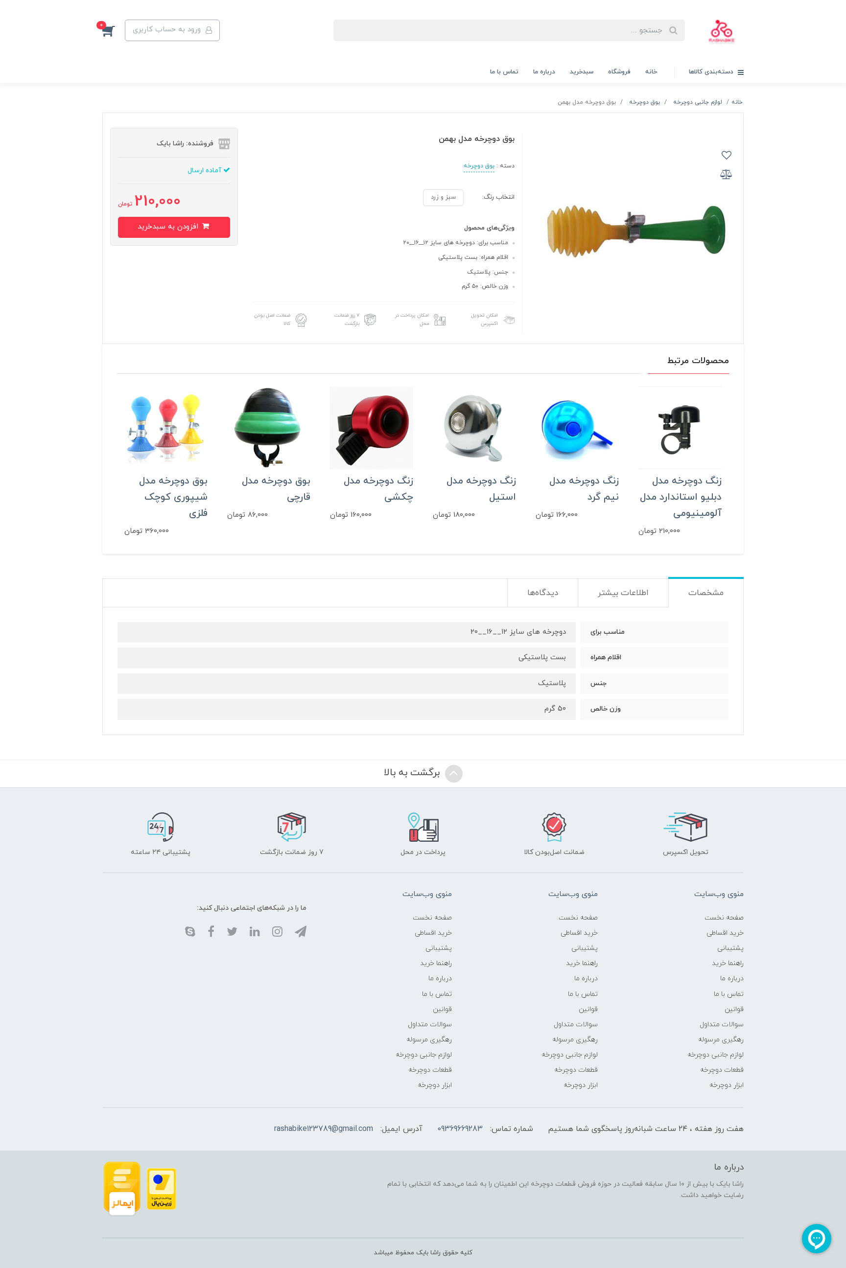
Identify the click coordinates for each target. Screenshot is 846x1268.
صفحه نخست (724, 917)
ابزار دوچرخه (726, 1085)
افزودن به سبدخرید (169, 227)
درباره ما (544, 72)
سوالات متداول (722, 1024)
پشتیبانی (730, 948)
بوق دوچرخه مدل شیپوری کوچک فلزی (173, 497)
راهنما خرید (728, 963)
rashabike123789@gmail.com (323, 1129)
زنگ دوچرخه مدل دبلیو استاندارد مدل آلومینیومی (681, 497)
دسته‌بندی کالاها (712, 72)
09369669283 (460, 1129)
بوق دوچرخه (479, 166)
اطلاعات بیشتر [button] (623, 593)
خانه (651, 72)
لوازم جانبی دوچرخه (715, 1055)
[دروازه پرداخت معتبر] (161, 1188)
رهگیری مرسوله (721, 1039)
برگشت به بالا (413, 773)
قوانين (734, 1009)
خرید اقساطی (725, 933)
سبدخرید (581, 72)
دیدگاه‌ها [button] (542, 593)
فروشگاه (619, 72)
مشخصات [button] (706, 593)
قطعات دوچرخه (722, 1070)
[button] (113, 30)
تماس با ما (504, 72)
